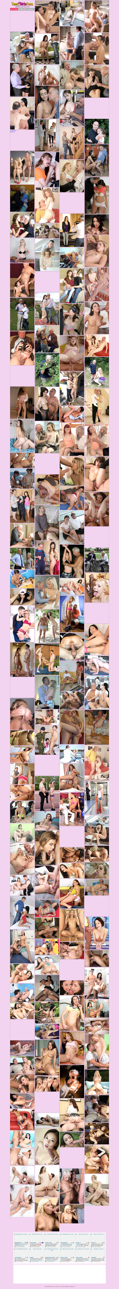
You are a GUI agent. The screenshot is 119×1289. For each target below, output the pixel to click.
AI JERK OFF (22, 9)
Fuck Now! (30, 9)
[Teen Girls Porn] (22, 3)
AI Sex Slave (14, 9)
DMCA (66, 1286)
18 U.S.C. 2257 (60, 1286)
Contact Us (72, 1286)
